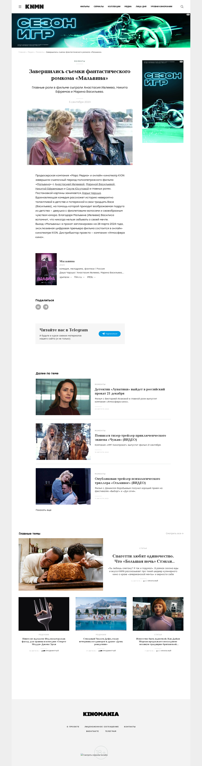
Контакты (130, 727)
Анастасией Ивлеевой (70, 184)
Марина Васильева (111, 272)
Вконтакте (92, 731)
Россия (101, 269)
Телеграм (110, 731)
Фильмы (85, 6)
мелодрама (76, 269)
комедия (64, 269)
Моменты (40, 52)
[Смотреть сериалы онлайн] (101, 756)
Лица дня (141, 6)
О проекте (73, 727)
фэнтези (89, 269)
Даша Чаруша (67, 272)
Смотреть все (173, 533)
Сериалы (99, 6)
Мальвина (43, 184)
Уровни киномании (161, 6)
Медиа (128, 6)
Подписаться (111, 334)
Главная (22, 52)
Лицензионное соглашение (102, 727)
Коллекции (114, 6)
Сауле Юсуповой (77, 188)
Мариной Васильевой (100, 184)
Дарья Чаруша (91, 193)
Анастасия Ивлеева (88, 272)
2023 (62, 265)
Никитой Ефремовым (49, 188)
